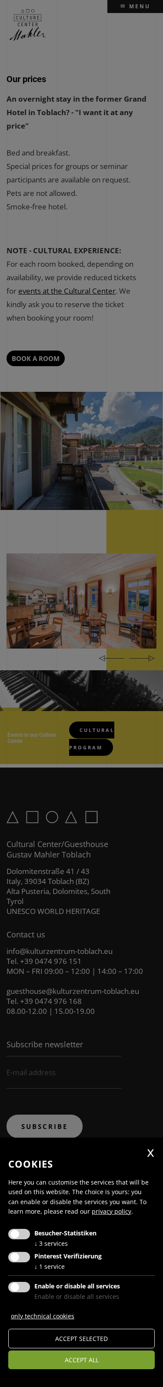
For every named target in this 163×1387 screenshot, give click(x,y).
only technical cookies (42, 1316)
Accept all (82, 1360)
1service (49, 1266)
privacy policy (111, 1211)
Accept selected (81, 1338)
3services (51, 1243)
